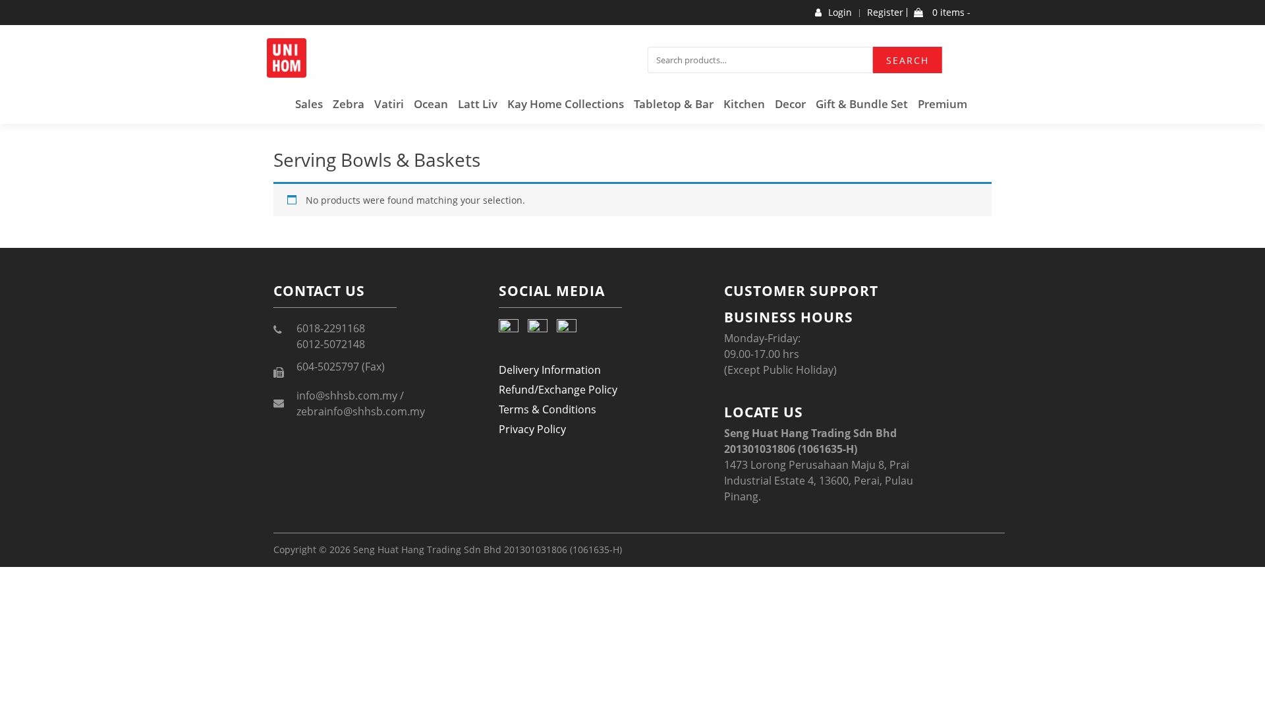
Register (885, 12)
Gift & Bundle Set (862, 103)
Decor (790, 103)
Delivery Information (550, 370)
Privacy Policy (532, 429)
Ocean (431, 103)
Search (907, 60)
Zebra (348, 103)
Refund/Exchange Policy (558, 389)
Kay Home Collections (565, 103)
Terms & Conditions (547, 409)
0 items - (950, 12)
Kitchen (744, 103)
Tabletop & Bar (674, 103)
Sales (309, 103)
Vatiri (389, 103)
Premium (942, 103)
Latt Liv (477, 103)
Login (840, 12)
